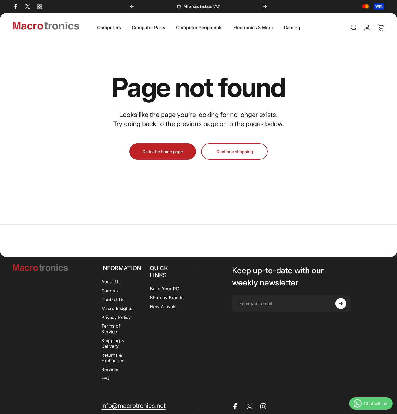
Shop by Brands (167, 297)
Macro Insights (116, 308)
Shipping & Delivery (112, 343)
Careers (109, 290)
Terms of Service (110, 328)
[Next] (265, 6)
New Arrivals (163, 306)
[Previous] (132, 6)
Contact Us (113, 299)
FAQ (105, 378)
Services (110, 369)
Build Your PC (164, 288)
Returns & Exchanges (113, 357)
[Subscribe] (340, 303)
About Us (111, 281)
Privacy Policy (116, 317)
